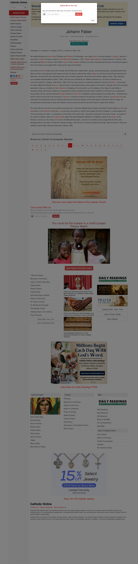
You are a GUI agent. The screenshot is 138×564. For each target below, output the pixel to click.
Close (92, 20)
